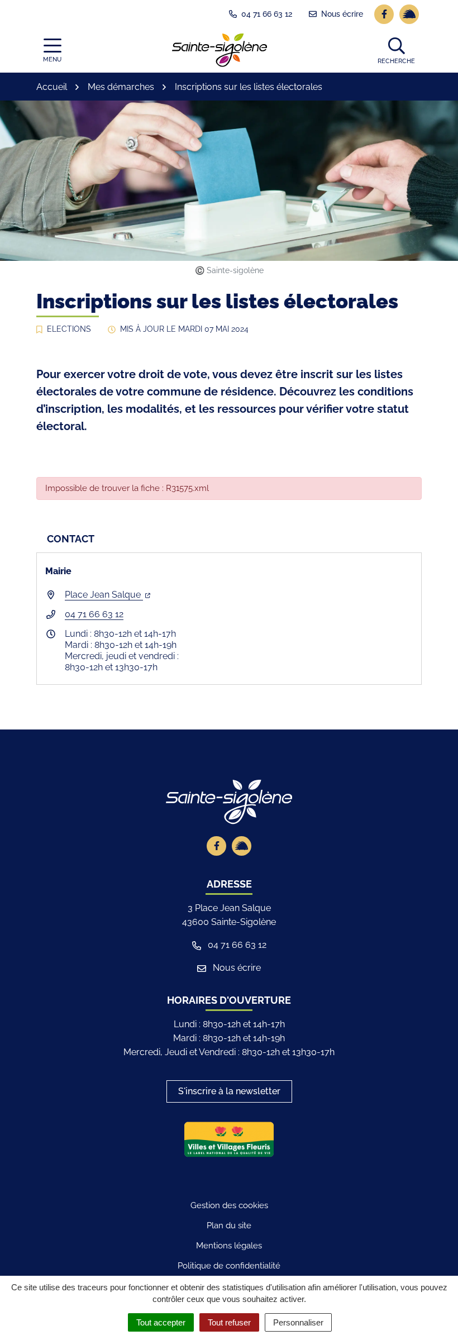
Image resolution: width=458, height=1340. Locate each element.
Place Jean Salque (104, 594)
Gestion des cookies (229, 1205)
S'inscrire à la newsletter (229, 1091)
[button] (396, 50)
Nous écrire (236, 967)
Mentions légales (229, 1246)
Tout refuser (229, 1322)
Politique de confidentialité (229, 1266)
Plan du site (229, 1225)
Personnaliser (298, 1322)
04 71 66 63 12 (94, 614)
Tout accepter (160, 1322)
